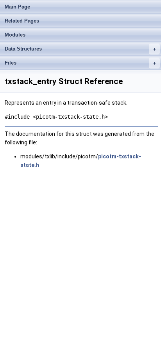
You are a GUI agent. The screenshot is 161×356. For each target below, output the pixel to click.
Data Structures (80, 49)
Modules (15, 35)
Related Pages (22, 21)
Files (80, 63)
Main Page (17, 7)
